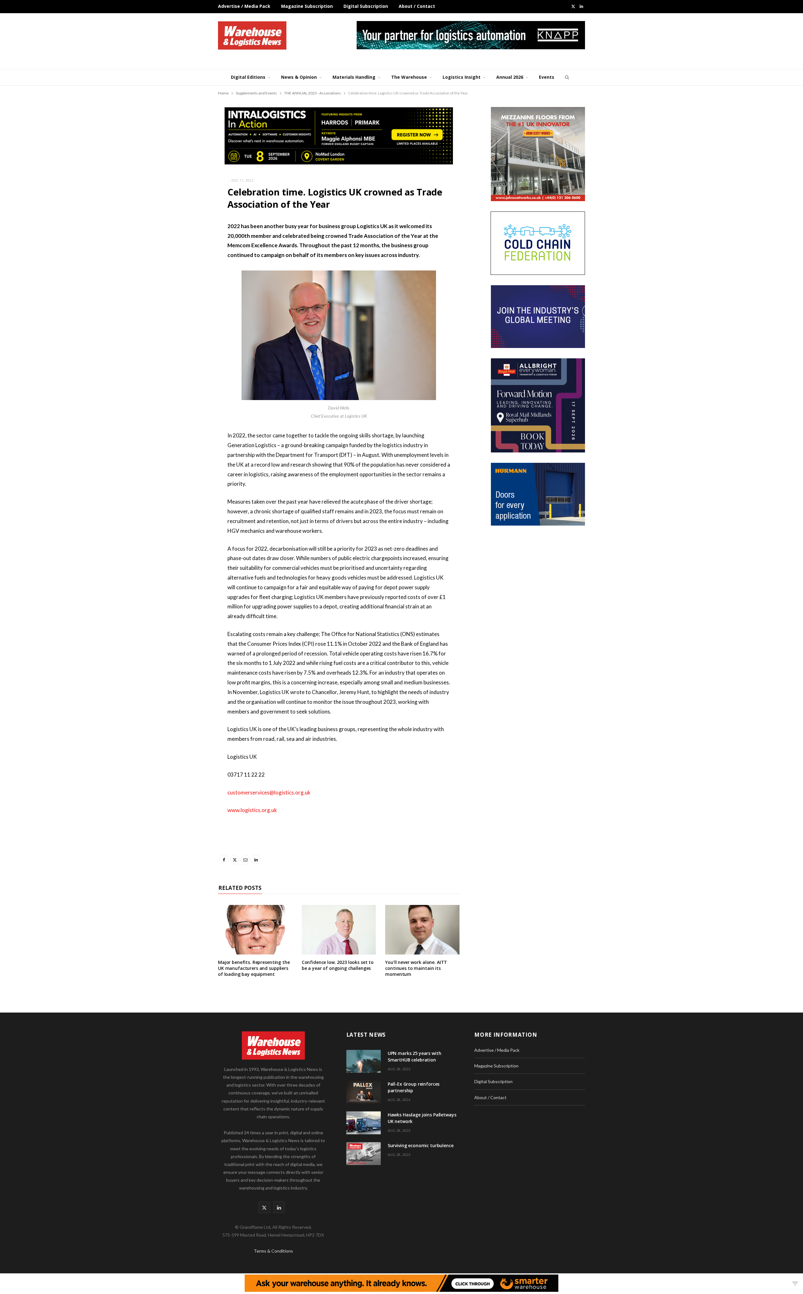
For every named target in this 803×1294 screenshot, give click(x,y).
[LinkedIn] (186, 292)
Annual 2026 (509, 77)
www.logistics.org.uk (252, 810)
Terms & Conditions (273, 1251)
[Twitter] (186, 260)
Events (546, 77)
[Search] (566, 77)
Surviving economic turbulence (421, 1145)
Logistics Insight (462, 77)
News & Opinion (299, 77)
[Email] (186, 276)
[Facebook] (186, 244)
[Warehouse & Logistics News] (252, 35)
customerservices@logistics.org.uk (269, 792)
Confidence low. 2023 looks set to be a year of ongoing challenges (338, 965)
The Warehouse (409, 77)
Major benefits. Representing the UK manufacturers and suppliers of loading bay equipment (254, 968)
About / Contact (417, 6)
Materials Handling (353, 77)
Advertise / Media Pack (244, 6)
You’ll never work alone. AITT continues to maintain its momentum (416, 968)
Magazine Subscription (307, 6)
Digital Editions (248, 77)
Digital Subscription (365, 6)
